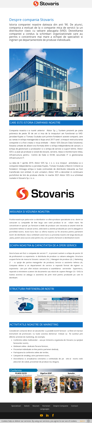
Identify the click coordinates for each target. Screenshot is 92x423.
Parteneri (46, 406)
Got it (82, 421)
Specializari (16, 406)
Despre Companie (60, 406)
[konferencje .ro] (46, 392)
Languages (44, 409)
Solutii (26, 406)
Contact (74, 406)
